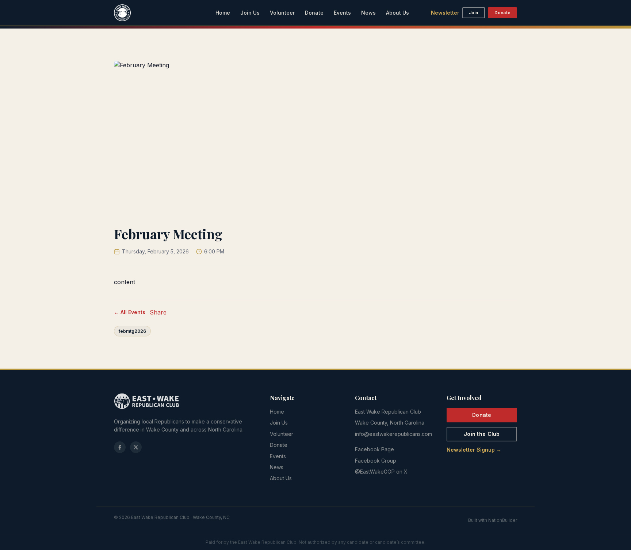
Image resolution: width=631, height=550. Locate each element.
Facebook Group (375, 460)
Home (222, 13)
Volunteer (282, 13)
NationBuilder (502, 520)
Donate (314, 13)
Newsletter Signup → (474, 450)
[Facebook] (120, 447)
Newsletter (445, 13)
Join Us (250, 13)
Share (158, 312)
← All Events (129, 312)
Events (342, 13)
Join (473, 12)
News (368, 13)
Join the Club (482, 434)
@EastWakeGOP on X (381, 471)
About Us (397, 13)
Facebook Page (374, 449)
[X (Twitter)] (136, 447)
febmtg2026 (132, 331)
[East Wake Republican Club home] (122, 12)
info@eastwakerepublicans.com (393, 434)
